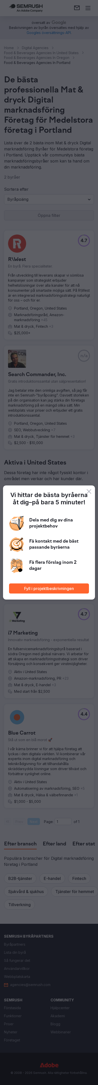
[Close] (89, 491)
